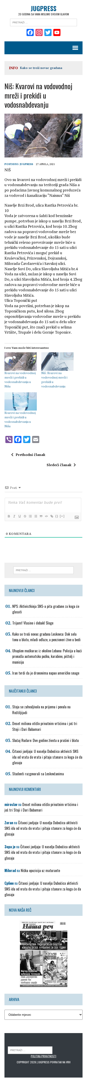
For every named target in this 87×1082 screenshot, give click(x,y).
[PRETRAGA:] (30, 1050)
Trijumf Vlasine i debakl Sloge (32, 623)
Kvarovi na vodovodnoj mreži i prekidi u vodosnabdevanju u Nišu (20, 379)
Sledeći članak (59, 464)
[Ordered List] (30, 516)
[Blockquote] (41, 516)
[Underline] (19, 516)
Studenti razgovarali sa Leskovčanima (38, 773)
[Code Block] (46, 516)
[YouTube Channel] (56, 33)
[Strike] (24, 516)
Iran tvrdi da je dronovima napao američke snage (45, 673)
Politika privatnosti (43, 1056)
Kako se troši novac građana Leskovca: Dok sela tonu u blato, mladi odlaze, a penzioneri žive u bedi (46, 637)
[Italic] (14, 516)
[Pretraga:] (43, 22)
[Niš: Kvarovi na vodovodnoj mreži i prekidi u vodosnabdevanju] (57, 361)
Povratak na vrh (60, 1062)
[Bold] (8, 516)
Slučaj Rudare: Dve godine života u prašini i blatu (45, 740)
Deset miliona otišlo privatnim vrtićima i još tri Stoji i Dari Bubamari (41, 807)
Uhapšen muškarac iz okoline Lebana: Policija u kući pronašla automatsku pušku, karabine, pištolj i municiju (47, 656)
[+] (62, 516)
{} (56, 516)
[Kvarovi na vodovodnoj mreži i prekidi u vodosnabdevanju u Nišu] (20, 361)
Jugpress (26, 164)
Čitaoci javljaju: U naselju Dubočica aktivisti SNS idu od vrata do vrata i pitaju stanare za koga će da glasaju (47, 757)
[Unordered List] (35, 516)
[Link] (51, 516)
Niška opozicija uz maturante (40, 870)
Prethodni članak (30, 454)
